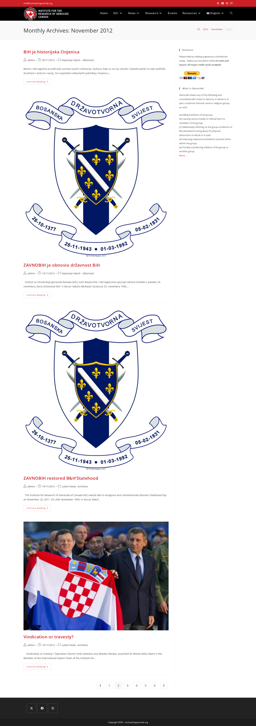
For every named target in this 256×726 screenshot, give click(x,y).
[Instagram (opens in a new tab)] (227, 3)
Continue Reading (38, 82)
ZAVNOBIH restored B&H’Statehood (61, 478)
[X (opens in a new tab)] (218, 3)
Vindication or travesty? (48, 637)
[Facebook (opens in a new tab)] (222, 3)
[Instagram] (52, 708)
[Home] (198, 29)
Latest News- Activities (75, 486)
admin (31, 60)
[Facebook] (42, 708)
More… (183, 155)
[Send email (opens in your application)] (230, 3)
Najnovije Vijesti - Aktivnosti (78, 60)
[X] (31, 708)
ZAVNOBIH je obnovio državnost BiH (62, 265)
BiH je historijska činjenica (52, 52)
